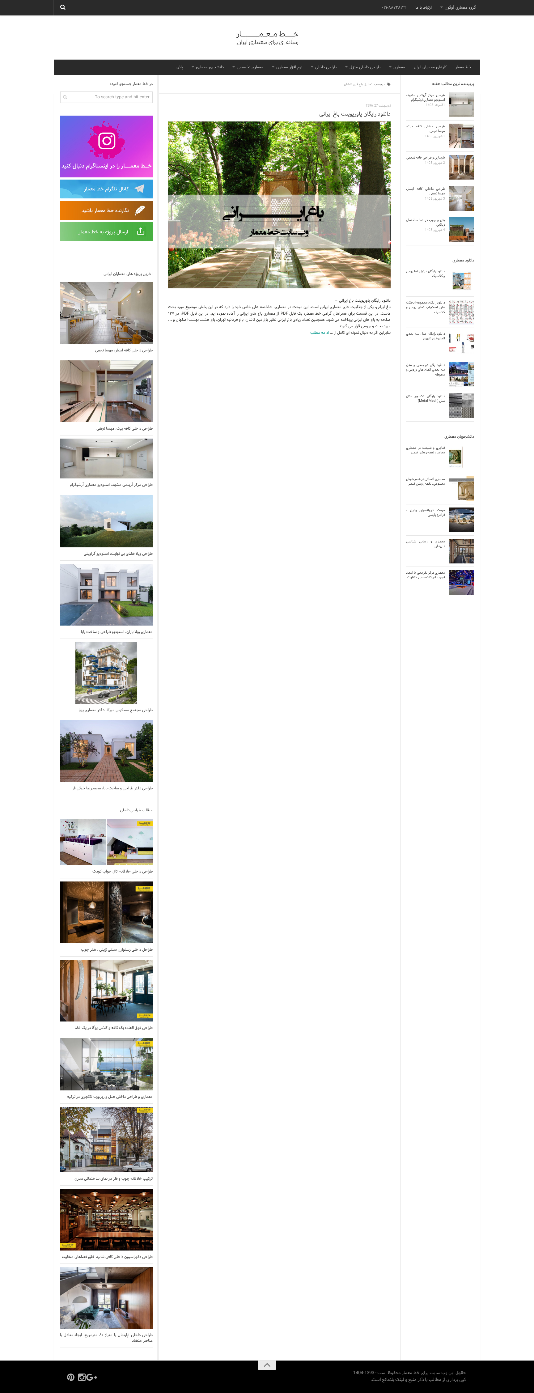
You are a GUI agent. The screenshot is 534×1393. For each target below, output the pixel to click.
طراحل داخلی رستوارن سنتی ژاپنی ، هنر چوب (117, 949)
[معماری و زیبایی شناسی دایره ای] (461, 551)
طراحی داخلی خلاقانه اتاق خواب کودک (122, 871)
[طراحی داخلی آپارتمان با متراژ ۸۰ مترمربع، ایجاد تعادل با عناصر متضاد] (106, 1298)
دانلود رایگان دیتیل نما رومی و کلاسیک (425, 274)
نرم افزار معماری (289, 67)
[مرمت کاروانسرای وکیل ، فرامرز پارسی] (461, 520)
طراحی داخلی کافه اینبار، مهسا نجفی (124, 350)
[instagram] (82, 1377)
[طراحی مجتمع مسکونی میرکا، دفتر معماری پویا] (106, 673)
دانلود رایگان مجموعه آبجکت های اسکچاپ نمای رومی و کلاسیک (425, 307)
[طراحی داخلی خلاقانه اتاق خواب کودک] (106, 842)
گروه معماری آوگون (460, 7)
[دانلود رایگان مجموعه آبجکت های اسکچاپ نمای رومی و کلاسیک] (461, 312)
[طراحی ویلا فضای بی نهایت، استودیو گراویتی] (106, 521)
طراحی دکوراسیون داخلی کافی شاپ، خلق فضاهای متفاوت (107, 1257)
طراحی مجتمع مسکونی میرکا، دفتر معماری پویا (115, 710)
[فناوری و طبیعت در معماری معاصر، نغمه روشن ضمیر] (461, 457)
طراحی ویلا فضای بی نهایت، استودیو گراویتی (118, 553)
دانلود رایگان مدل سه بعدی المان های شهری (425, 336)
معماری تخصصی (250, 67)
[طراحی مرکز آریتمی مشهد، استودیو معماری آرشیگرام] (106, 458)
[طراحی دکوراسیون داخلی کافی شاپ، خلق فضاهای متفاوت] (106, 1220)
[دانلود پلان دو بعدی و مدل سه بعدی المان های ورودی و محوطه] (461, 374)
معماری (399, 67)
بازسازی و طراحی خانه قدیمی (425, 157)
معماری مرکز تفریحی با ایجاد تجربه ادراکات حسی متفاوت (425, 575)
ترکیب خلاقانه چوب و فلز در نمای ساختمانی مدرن (113, 1178)
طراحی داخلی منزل (365, 67)
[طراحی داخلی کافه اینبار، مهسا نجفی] (106, 313)
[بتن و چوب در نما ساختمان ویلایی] (461, 229)
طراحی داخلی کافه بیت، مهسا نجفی (124, 428)
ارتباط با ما (423, 7)
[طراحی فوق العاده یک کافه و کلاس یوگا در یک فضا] (106, 990)
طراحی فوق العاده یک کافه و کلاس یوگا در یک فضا (113, 1028)
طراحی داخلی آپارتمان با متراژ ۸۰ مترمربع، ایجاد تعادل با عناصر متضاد (106, 1338)
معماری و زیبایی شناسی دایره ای (425, 544)
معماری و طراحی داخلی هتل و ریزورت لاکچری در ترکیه (110, 1097)
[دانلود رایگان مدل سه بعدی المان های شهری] (461, 343)
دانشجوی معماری (210, 67)
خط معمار (463, 67)
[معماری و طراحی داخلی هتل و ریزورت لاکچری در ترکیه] (106, 1064)
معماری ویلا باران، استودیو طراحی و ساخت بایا (117, 632)
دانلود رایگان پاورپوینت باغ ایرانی (355, 114)
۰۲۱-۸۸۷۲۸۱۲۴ (394, 7)
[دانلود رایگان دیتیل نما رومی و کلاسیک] (461, 281)
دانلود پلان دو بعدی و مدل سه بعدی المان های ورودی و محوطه (425, 369)
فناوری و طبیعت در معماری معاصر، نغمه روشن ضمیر (425, 450)
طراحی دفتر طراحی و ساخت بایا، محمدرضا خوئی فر (112, 788)
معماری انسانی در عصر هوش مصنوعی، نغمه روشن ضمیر (425, 481)
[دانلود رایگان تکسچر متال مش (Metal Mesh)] (461, 405)
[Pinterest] (70, 1377)
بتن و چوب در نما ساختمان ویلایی (425, 222)
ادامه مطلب (319, 332)
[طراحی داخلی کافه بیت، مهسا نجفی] (106, 391)
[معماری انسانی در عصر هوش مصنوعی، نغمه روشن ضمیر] (461, 488)
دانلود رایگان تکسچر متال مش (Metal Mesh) (425, 398)
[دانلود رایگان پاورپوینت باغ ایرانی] (279, 205)
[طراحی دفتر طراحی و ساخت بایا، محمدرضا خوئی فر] (106, 751)
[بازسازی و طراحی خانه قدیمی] (461, 167)
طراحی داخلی (326, 67)
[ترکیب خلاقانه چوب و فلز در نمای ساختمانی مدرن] (106, 1139)
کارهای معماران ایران (430, 67)
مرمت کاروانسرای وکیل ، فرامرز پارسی (425, 513)
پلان (179, 67)
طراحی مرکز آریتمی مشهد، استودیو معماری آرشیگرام (111, 485)
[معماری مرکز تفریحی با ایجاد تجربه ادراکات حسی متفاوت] (461, 582)
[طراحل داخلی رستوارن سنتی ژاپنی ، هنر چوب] (106, 912)
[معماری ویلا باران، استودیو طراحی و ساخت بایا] (106, 595)
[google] (93, 1377)
